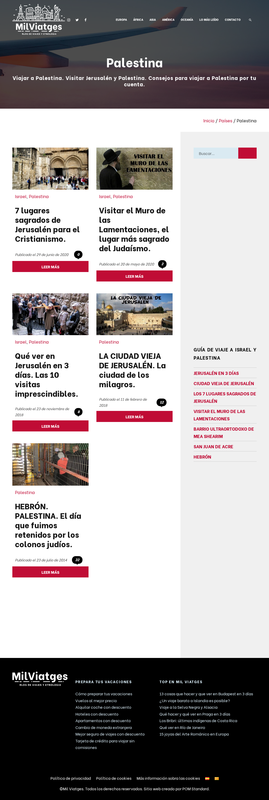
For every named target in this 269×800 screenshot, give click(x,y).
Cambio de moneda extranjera (103, 727)
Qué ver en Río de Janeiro (182, 727)
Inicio (208, 120)
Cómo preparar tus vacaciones (103, 693)
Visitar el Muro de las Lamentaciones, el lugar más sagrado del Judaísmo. (134, 228)
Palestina (39, 196)
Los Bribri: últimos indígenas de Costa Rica (198, 720)
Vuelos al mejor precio (96, 700)
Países (225, 120)
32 (77, 559)
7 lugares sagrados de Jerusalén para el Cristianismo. (47, 224)
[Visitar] (69, 19)
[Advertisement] (225, 256)
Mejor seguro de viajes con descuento (110, 734)
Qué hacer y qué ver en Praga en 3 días (194, 714)
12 (162, 402)
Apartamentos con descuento (103, 720)
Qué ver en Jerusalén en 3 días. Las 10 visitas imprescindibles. (46, 374)
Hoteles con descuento (96, 714)
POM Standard (195, 788)
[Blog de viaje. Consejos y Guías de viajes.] (38, 19)
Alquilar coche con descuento (103, 707)
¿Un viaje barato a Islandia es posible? (194, 700)
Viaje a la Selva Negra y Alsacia (188, 707)
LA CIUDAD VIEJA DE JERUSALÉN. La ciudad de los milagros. (132, 369)
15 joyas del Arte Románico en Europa (194, 734)
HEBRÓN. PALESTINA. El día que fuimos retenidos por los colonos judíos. (48, 524)
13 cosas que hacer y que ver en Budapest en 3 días (206, 693)
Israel (21, 196)
